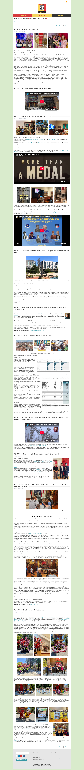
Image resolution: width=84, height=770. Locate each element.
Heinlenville (26, 728)
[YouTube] (21, 756)
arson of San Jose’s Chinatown (35, 533)
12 (59, 25)
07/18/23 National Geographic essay (37, 330)
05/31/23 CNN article (34, 604)
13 (61, 25)
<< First (53, 25)
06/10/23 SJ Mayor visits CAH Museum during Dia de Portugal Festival (36, 454)
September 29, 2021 (37, 471)
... (56, 25)
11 (57, 25)
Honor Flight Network (42, 142)
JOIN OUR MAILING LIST (21, 759)
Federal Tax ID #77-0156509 (37, 766)
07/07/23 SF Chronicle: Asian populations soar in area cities (33, 336)
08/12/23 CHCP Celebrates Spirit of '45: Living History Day (32, 116)
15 (65, 25)
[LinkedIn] (19, 756)
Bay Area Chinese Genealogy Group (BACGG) (37, 445)
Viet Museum (31, 619)
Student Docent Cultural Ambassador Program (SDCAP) (47, 212)
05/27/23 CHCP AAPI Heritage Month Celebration (29, 610)
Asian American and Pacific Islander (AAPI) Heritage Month (44, 617)
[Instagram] (24, 756)
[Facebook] (16, 756)
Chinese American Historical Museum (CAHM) (34, 139)
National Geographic (42, 313)
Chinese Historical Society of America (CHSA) (32, 703)
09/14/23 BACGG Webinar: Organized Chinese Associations (32, 89)
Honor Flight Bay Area (28, 142)
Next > (68, 25)
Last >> (69, 25)
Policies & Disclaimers (48, 766)
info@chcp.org (57, 758)
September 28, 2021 (40, 469)
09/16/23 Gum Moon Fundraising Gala (26, 29)
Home (15, 21)
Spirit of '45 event (51, 139)
